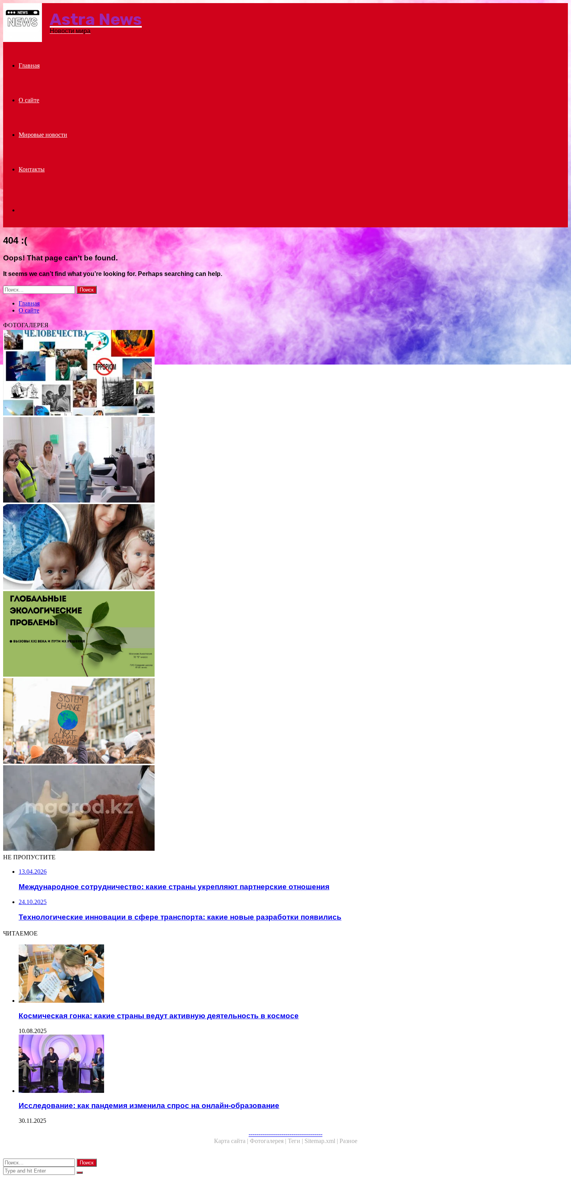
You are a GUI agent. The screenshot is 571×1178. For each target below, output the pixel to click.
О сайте (29, 100)
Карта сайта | (232, 1141)
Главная (29, 65)
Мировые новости (43, 134)
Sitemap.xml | (322, 1141)
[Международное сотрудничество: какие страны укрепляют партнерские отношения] (236, 460)
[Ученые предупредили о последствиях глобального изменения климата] (236, 721)
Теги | (296, 1141)
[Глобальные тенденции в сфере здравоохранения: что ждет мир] (236, 373)
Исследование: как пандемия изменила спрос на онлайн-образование (149, 1105)
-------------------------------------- (285, 1134)
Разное (348, 1141)
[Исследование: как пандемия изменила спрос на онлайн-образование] (244, 1064)
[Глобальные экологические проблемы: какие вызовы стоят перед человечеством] (236, 634)
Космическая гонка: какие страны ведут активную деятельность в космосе (159, 1016)
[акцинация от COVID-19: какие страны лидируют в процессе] (236, 808)
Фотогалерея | (269, 1141)
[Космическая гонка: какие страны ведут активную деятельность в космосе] (244, 974)
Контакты (32, 169)
